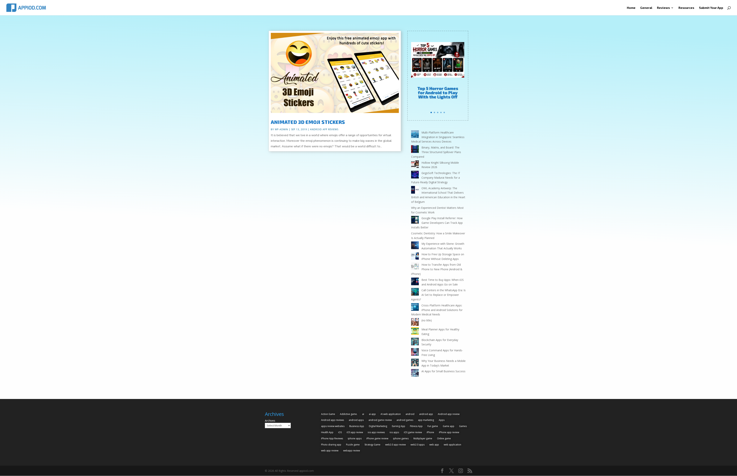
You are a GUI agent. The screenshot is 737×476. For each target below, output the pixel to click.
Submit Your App (711, 7)
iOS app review (355, 432)
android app (426, 414)
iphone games (401, 438)
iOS (340, 432)
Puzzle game (353, 444)
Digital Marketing (378, 426)
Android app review (448, 414)
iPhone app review (449, 432)
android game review (380, 420)
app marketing (426, 420)
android (410, 414)
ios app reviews (376, 432)
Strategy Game (372, 444)
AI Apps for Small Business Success (443, 371)
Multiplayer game (422, 438)
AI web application (391, 414)
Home (631, 7)
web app (434, 444)
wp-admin (281, 129)
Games (463, 426)
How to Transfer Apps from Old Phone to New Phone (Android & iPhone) (436, 269)
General (646, 7)
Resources (686, 7)
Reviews (663, 7)
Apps (442, 420)
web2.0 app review (395, 444)
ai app (372, 414)
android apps (356, 420)
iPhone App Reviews (332, 438)
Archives (270, 420)
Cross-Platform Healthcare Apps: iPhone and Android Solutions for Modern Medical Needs (437, 310)
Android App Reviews (324, 129)
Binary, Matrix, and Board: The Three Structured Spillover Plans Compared (436, 152)
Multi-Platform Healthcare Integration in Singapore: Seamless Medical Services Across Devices (437, 137)
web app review (329, 450)
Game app (448, 426)
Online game (444, 438)
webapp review (351, 450)
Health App (327, 432)
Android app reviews (332, 420)
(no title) (426, 320)
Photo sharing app (331, 444)
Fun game (432, 426)
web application (452, 444)
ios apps (394, 432)
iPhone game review (377, 438)
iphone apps (355, 438)
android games (405, 420)
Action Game (328, 414)
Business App (356, 426)
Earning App (398, 426)
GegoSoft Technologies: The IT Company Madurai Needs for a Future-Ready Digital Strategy (435, 177)
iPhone (430, 432)
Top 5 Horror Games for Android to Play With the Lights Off (437, 92)
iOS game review (413, 432)
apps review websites (333, 426)
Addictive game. (348, 414)
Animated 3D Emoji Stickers (308, 122)
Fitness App (416, 426)
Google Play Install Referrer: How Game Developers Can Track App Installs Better (437, 222)
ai (363, 414)
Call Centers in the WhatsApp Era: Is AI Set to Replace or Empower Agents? (438, 294)
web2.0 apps (418, 444)
